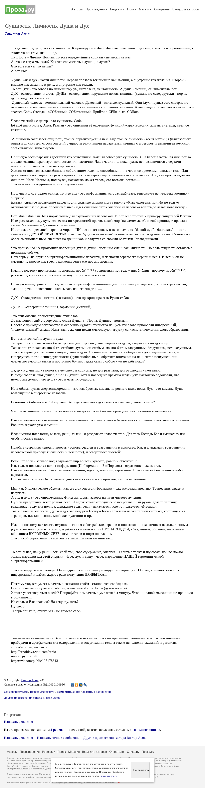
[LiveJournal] (85, 685)
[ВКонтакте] (72, 685)
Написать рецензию (18, 722)
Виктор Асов (17, 33)
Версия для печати (42, 691)
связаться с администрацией (47, 769)
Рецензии (117, 9)
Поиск (131, 9)
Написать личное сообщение (58, 738)
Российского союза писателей (100, 783)
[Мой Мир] (81, 685)
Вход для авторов (185, 9)
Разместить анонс (68, 691)
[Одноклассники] (77, 685)
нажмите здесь (108, 776)
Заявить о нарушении (96, 691)
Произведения (96, 9)
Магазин (145, 9)
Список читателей (16, 691)
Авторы (77, 9)
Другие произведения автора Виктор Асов (32, 697)
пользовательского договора (167, 758)
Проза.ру (148, 751)
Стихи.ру (133, 751)
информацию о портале (18, 769)
